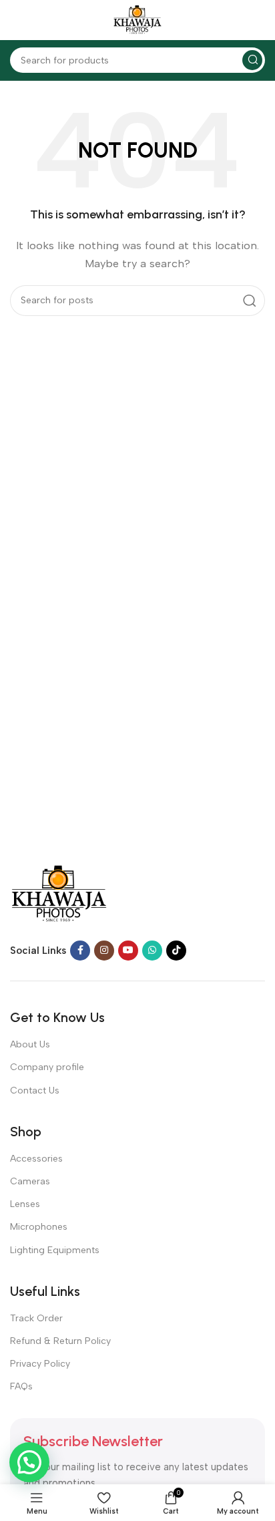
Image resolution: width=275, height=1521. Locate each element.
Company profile (47, 1067)
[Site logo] (137, 19)
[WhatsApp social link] (152, 951)
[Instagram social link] (104, 951)
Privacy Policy (40, 1363)
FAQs (21, 1386)
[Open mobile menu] (16, 20)
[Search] (252, 60)
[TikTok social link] (176, 951)
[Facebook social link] (80, 951)
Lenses (25, 1204)
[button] (29, 1462)
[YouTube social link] (128, 951)
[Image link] (59, 894)
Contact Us (34, 1090)
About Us (30, 1044)
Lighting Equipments (54, 1250)
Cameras (30, 1181)
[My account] (258, 20)
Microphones (38, 1226)
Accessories (36, 1158)
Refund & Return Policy (60, 1341)
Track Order (36, 1318)
